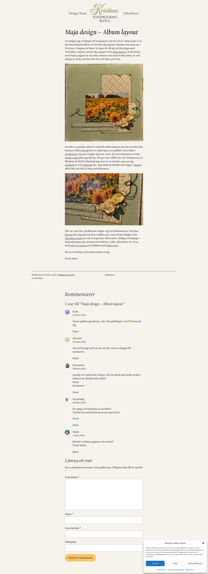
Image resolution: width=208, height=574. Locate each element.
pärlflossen (71, 154)
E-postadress (73, 528)
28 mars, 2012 (79, 368)
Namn (69, 514)
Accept (155, 563)
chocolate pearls (74, 238)
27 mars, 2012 (79, 314)
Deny (175, 563)
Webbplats (70, 542)
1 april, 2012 (79, 435)
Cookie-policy (162, 570)
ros (122, 161)
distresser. (113, 245)
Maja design (119, 52)
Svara (75, 331)
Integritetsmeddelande (176, 570)
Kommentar (72, 477)
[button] (203, 543)
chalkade (70, 165)
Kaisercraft (71, 157)
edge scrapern (78, 245)
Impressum (189, 570)
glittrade (87, 165)
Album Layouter (66, 274)
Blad (137, 165)
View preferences (195, 563)
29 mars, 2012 (79, 402)
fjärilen (69, 234)
